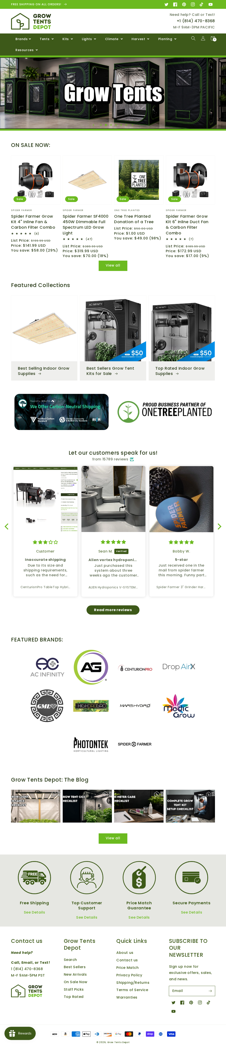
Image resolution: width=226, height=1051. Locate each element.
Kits (66, 39)
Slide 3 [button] (112, 125)
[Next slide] (132, 125)
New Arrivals (75, 974)
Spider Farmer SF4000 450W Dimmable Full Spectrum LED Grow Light (86, 224)
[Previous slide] (93, 125)
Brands (21, 39)
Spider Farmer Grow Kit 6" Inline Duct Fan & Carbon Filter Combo (187, 224)
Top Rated (74, 996)
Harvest (139, 39)
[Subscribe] (210, 991)
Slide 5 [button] (122, 125)
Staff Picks (74, 989)
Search (70, 959)
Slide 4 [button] (117, 125)
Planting (165, 39)
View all (113, 265)
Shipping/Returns (133, 982)
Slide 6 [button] (127, 125)
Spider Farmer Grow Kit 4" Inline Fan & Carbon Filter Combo (33, 221)
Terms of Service (132, 989)
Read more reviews (113, 609)
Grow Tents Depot (118, 1042)
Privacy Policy (129, 975)
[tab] (101, 124)
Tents (45, 39)
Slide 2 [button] (107, 125)
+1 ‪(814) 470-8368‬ (196, 21)
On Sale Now (76, 981)
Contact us (127, 960)
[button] (193, 38)
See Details (34, 912)
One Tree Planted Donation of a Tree (134, 218)
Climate (112, 39)
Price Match (127, 967)
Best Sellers (75, 966)
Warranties (126, 997)
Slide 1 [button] (102, 125)
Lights (87, 39)
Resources (25, 50)
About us (125, 952)
